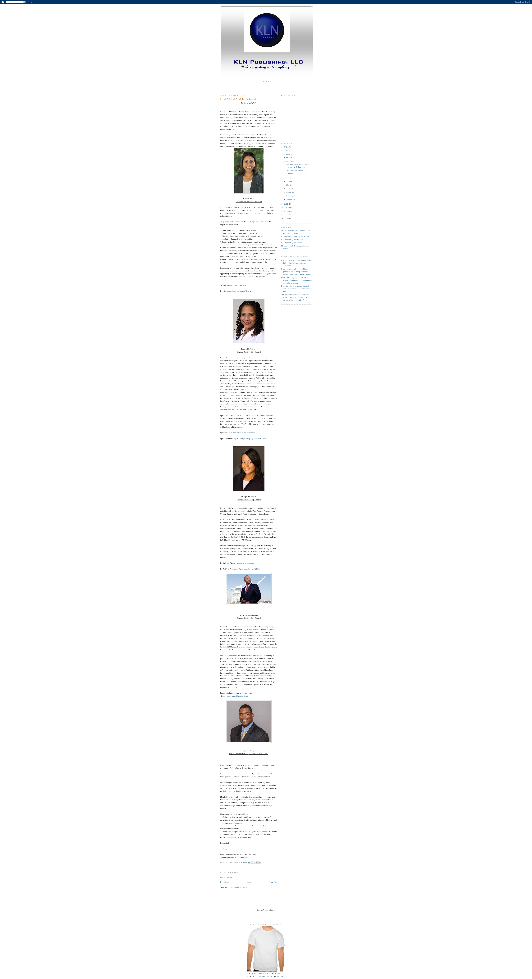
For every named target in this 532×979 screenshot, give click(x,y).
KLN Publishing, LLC (260, 973)
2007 (286, 218)
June (288, 181)
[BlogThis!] (252, 862)
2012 (286, 154)
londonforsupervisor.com (236, 285)
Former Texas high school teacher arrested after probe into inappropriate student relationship (296, 280)
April (288, 188)
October (289, 157)
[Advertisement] (293, 317)
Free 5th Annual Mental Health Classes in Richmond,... (297, 165)
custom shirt (264, 976)
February (289, 195)
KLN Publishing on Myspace (292, 239)
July (288, 177)
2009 (286, 211)
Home (249, 882)
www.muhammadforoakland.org (236, 696)
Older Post (273, 882)
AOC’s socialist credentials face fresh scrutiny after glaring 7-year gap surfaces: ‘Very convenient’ (295, 297)
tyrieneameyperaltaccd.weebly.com (235, 857)
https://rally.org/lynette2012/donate (254, 438)
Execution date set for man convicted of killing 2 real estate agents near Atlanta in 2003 (296, 263)
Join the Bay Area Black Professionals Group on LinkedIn (295, 232)
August (289, 161)
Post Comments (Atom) (239, 887)
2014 (286, 147)
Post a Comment (226, 877)
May (288, 185)
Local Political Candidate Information (295, 171)
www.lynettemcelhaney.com (244, 432)
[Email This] (249, 862)
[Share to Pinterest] (260, 862)
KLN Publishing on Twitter (291, 242)
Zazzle (281, 976)
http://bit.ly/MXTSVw (252, 569)
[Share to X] (254, 862)
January (289, 199)
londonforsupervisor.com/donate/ (239, 291)
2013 (286, 150)
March (289, 192)
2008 (286, 214)
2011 (286, 204)
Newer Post (224, 882)
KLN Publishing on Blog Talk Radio (295, 236)
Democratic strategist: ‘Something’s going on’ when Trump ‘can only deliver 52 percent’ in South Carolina (296, 271)
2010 (286, 207)
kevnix (279, 973)
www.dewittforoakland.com (245, 563)
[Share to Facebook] (257, 862)
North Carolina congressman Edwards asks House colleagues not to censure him (296, 289)
